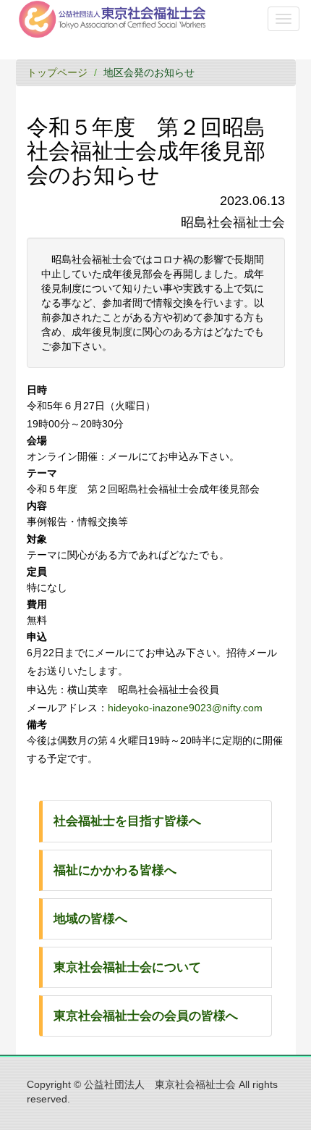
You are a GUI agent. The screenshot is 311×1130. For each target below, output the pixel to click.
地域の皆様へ (90, 919)
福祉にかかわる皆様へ (115, 870)
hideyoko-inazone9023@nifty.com (185, 707)
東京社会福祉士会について (127, 967)
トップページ (57, 72)
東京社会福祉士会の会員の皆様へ (146, 1016)
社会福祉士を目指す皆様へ (127, 821)
